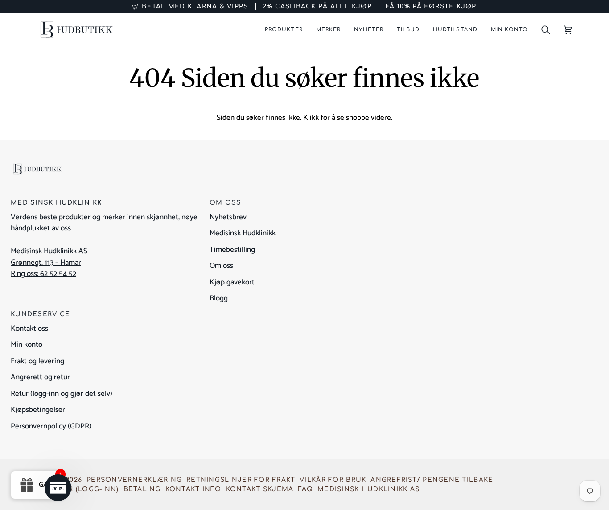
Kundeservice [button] (40, 314)
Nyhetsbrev (228, 217)
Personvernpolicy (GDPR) (51, 426)
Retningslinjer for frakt (240, 480)
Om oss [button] (226, 202)
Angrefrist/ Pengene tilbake (431, 480)
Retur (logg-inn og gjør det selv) (61, 393)
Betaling (142, 489)
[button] (283, 29)
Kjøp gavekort (232, 282)
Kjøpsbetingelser (38, 409)
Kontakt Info (193, 489)
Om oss (221, 265)
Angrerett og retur (40, 377)
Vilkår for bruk (333, 480)
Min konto (26, 344)
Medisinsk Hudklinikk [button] (56, 202)
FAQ (305, 489)
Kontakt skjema (260, 489)
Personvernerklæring (134, 480)
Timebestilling (232, 249)
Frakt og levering (37, 361)
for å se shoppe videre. (356, 117)
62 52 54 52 (58, 273)
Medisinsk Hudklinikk (243, 233)
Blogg (219, 298)
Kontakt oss (29, 328)
